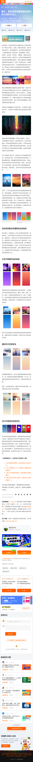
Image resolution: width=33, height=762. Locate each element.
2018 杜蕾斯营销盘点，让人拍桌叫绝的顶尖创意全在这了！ (11, 679)
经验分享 (20, 30)
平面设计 (28, 665)
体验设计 (11, 708)
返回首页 (6, 746)
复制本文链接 (7, 558)
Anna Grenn (26, 18)
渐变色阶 (12, 30)
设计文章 (7, 7)
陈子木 (15, 18)
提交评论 (10, 634)
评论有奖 (13, 20)
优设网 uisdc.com (8, 736)
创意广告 (11, 682)
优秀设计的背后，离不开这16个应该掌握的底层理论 (11, 717)
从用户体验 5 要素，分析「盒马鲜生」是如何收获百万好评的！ (11, 704)
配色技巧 (28, 30)
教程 (12, 7)
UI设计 (28, 690)
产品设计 (28, 703)
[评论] (18, 627)
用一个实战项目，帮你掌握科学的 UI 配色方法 (11, 691)
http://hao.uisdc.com (11, 521)
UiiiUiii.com (13, 502)
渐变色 (5, 30)
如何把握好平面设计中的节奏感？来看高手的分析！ (10, 666)
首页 (2, 7)
